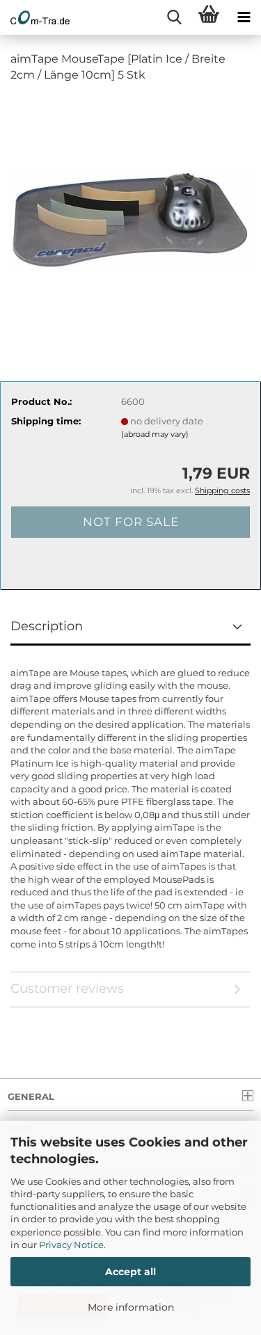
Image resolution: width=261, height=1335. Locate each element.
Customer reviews (67, 988)
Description (46, 626)
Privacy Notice (71, 1244)
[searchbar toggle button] (174, 17)
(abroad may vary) (155, 434)
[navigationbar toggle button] (243, 17)
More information (131, 1307)
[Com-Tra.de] (35, 17)
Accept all (130, 1271)
